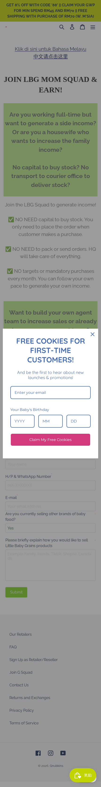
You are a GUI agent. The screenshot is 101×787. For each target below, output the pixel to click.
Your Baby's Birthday (29, 409)
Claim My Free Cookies (50, 439)
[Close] (92, 334)
